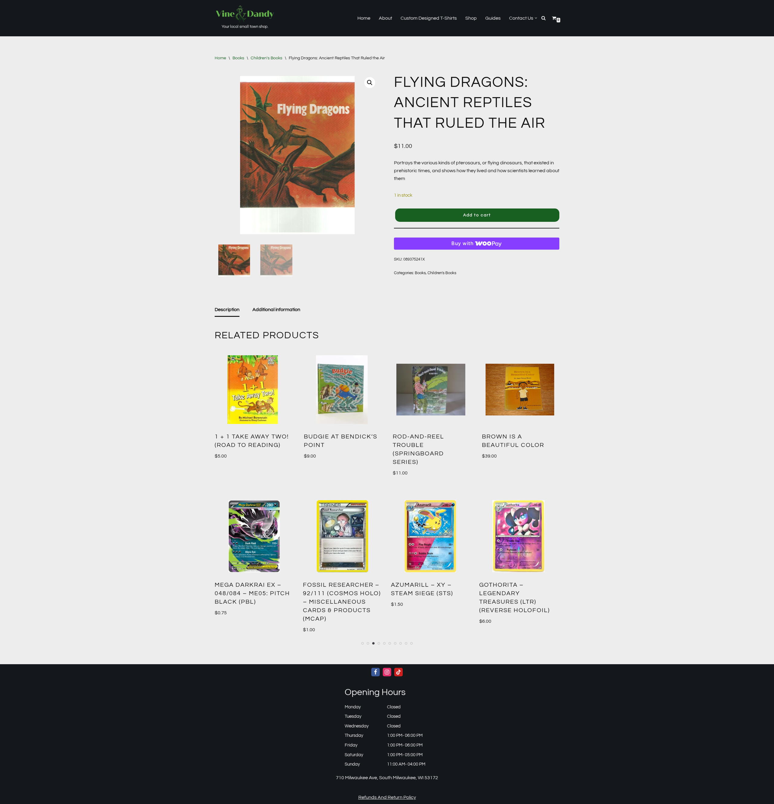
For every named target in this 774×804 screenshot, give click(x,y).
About (385, 18)
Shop (471, 18)
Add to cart (477, 215)
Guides (493, 18)
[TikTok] (398, 672)
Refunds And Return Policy (387, 797)
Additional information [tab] (276, 309)
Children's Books (266, 58)
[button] (536, 18)
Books (238, 58)
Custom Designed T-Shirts (429, 18)
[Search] (543, 18)
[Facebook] (375, 672)
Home (363, 18)
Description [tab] (227, 309)
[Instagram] (387, 672)
